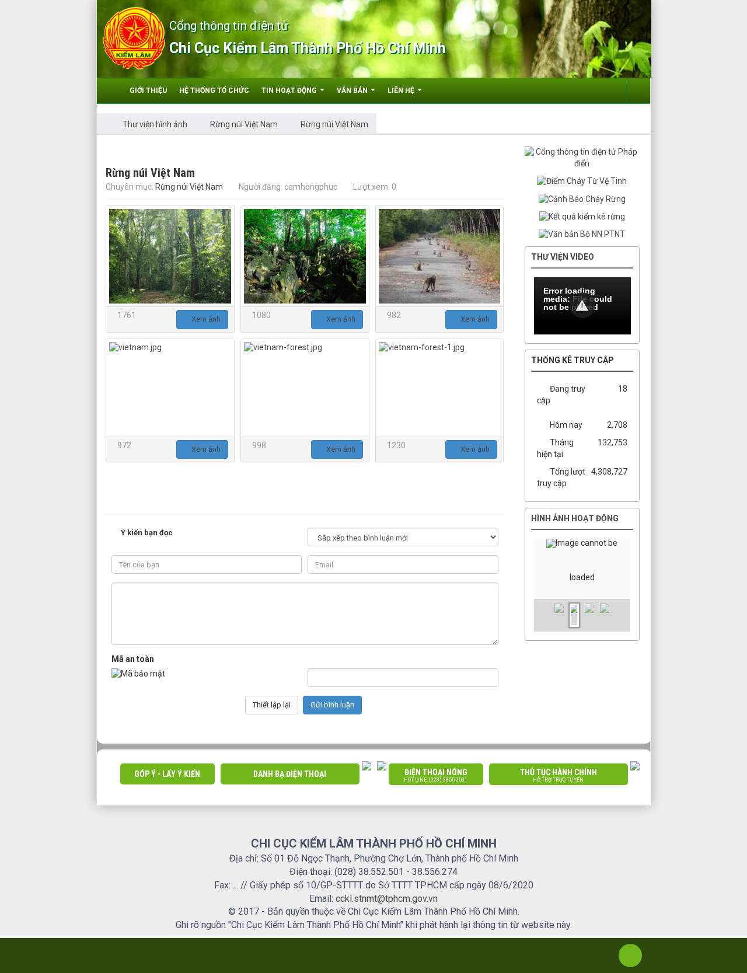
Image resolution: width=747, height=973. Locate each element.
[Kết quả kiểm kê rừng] (582, 216)
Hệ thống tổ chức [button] (214, 90)
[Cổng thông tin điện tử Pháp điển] (582, 157)
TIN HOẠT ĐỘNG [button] (290, 90)
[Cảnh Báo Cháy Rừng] (582, 198)
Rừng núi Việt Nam (189, 186)
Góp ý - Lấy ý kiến (167, 774)
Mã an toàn (132, 659)
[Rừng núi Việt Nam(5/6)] (305, 388)
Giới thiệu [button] (148, 90)
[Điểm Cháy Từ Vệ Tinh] (582, 181)
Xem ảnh (205, 319)
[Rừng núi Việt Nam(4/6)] (170, 388)
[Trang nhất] (112, 90)
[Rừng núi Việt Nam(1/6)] (170, 256)
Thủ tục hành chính (558, 775)
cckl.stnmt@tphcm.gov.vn (387, 898)
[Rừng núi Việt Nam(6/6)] (440, 388)
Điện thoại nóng (435, 775)
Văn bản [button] (353, 90)
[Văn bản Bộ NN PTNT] (582, 234)
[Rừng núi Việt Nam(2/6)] (305, 256)
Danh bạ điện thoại (289, 774)
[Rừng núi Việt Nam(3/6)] (440, 256)
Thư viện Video (562, 256)
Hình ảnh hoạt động (575, 518)
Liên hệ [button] (402, 90)
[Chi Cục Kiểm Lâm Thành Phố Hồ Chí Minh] (134, 37)
